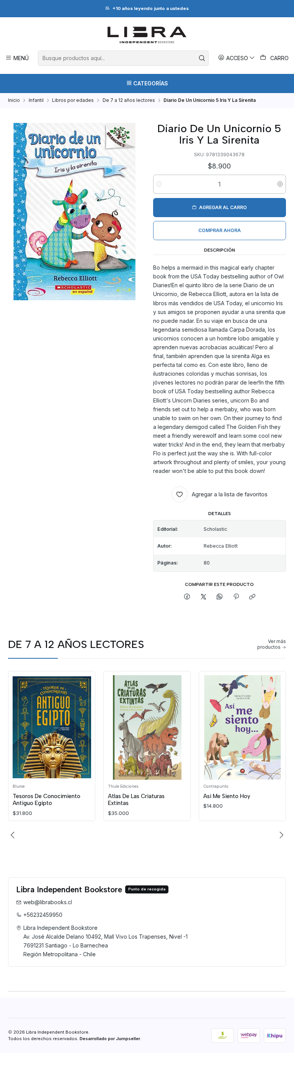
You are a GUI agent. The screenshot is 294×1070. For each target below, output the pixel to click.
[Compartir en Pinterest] (236, 597)
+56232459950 (42, 914)
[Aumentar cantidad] (280, 184)
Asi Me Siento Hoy (226, 796)
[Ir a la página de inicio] (147, 34)
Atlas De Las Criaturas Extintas (136, 800)
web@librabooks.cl (47, 902)
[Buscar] (202, 58)
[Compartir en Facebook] (187, 597)
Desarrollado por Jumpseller (110, 1038)
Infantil (36, 100)
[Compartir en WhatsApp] (219, 597)
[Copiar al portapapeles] (252, 597)
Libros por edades (73, 100)
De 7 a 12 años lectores (129, 100)
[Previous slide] (14, 834)
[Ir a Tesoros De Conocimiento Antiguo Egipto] (52, 727)
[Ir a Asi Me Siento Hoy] (242, 727)
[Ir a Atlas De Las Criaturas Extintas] (147, 727)
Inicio (14, 100)
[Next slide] (280, 834)
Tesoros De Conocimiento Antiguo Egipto (46, 800)
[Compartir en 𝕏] (203, 597)
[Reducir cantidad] (159, 184)
